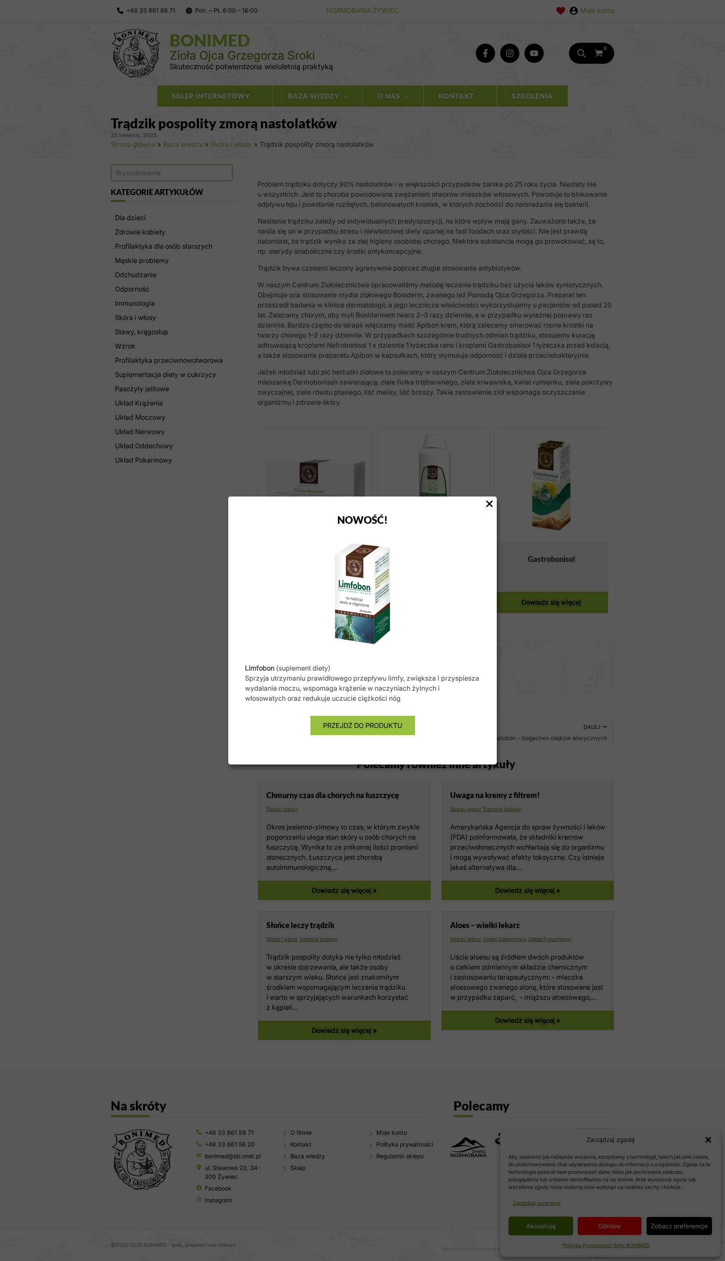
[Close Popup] (489, 504)
